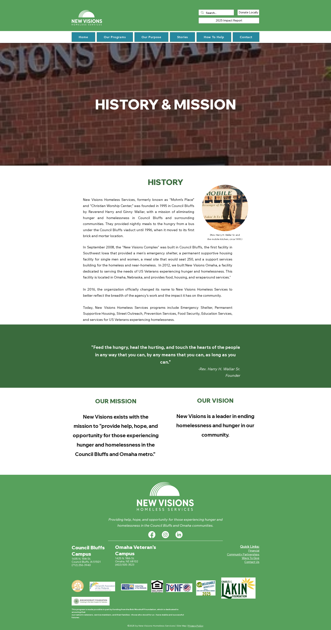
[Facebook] (151, 534)
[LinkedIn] (179, 534)
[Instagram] (165, 534)
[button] (115, 37)
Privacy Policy (195, 625)
